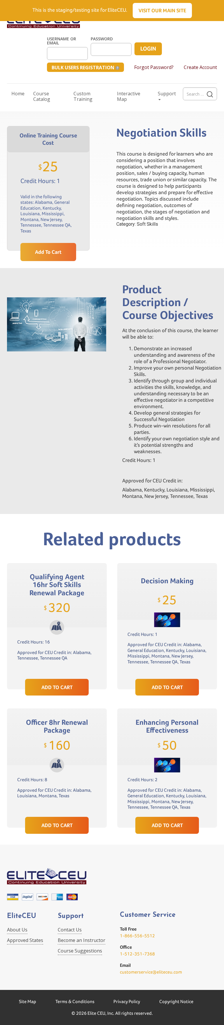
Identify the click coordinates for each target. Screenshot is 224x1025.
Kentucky (52, 208)
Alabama (43, 202)
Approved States (25, 940)
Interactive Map (128, 96)
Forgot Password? (154, 67)
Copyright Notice (176, 1001)
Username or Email (61, 41)
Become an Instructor (81, 940)
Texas (25, 231)
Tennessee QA (57, 225)
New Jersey (51, 219)
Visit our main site (162, 10)
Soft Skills (147, 224)
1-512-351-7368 (137, 954)
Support (167, 93)
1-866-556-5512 (137, 935)
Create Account (200, 67)
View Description (57, 665)
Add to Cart (48, 252)
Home (17, 93)
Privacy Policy (126, 1001)
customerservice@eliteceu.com (151, 972)
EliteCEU (21, 916)
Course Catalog (41, 96)
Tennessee (30, 225)
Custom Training (83, 96)
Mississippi (53, 213)
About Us (17, 929)
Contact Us (70, 929)
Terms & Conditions (74, 1001)
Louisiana (30, 213)
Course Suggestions (80, 951)
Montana (29, 219)
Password (102, 39)
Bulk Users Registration (84, 67)
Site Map (27, 1001)
